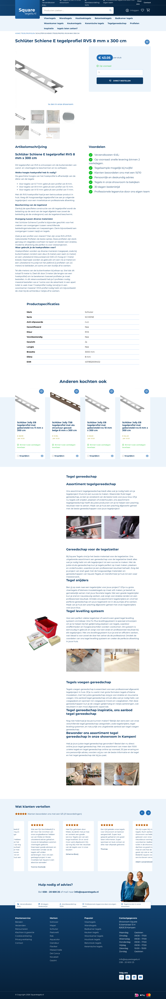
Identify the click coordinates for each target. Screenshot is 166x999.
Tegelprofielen (28, 33)
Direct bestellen (122, 81)
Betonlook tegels (92, 943)
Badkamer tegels (124, 18)
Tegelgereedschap (117, 23)
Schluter (54, 929)
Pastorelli (54, 932)
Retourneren (21, 929)
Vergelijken (23, 456)
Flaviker (53, 946)
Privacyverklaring (23, 939)
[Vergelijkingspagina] (42, 456)
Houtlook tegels (92, 939)
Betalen (19, 922)
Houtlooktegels (83, 18)
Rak (52, 936)
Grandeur (54, 943)
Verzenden (20, 925)
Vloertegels (50, 18)
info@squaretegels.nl (86, 892)
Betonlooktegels (103, 18)
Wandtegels (65, 18)
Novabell (54, 957)
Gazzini (53, 960)
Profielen (134, 23)
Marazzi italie (56, 950)
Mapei (53, 925)
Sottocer (54, 922)
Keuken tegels (91, 932)
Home (17, 33)
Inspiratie (49, 28)
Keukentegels (74, 23)
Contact (147, 2)
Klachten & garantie (24, 932)
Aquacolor (55, 939)
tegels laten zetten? (67, 28)
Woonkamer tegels (54, 23)
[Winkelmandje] (148, 10)
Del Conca (55, 953)
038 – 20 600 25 (126, 962)
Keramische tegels (94, 23)
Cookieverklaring (23, 936)
